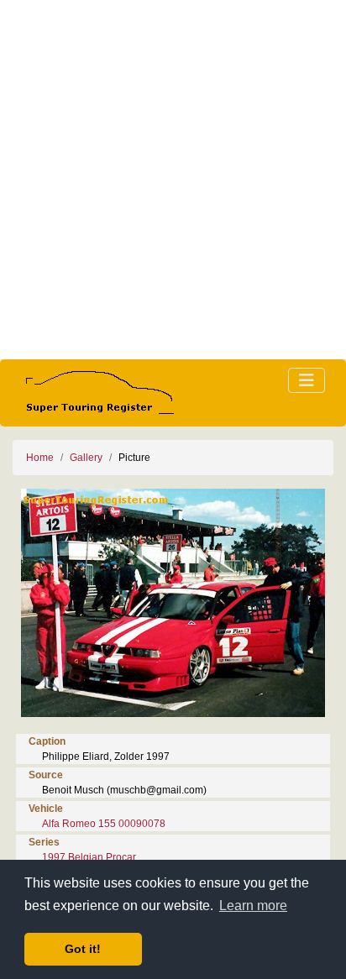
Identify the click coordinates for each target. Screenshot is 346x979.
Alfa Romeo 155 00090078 (103, 824)
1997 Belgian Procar (89, 857)
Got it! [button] (83, 948)
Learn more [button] (253, 905)
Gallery (86, 457)
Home (40, 457)
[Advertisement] (173, 180)
